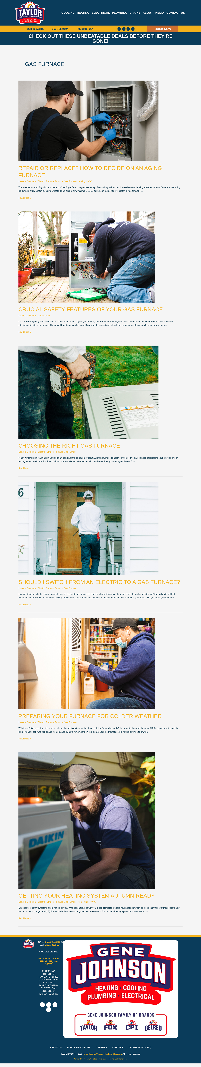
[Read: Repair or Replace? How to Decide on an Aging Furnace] (88, 121)
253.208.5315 (52, 942)
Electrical (101, 12)
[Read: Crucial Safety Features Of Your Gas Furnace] (86, 257)
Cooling (68, 12)
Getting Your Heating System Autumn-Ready (86, 896)
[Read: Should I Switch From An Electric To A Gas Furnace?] (88, 528)
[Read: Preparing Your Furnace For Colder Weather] (86, 663)
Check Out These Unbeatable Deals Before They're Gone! (101, 38)
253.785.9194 (53, 945)
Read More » (24, 197)
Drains (134, 12)
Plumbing (119, 12)
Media (159, 12)
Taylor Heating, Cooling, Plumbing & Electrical (102, 1054)
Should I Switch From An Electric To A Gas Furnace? (99, 582)
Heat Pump (83, 902)
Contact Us (175, 12)
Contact (117, 1047)
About (148, 12)
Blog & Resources (78, 1047)
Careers (101, 1047)
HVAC (89, 181)
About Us (56, 1047)
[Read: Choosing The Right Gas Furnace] (88, 392)
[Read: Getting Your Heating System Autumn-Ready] (86, 820)
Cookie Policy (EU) (140, 1047)
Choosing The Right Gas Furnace (69, 446)
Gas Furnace (70, 181)
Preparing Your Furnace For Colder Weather (90, 716)
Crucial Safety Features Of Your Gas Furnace (90, 309)
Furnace (59, 181)
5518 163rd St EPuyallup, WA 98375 (48, 961)
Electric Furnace (46, 181)
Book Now (163, 28)
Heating (83, 12)
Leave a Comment (27, 181)
